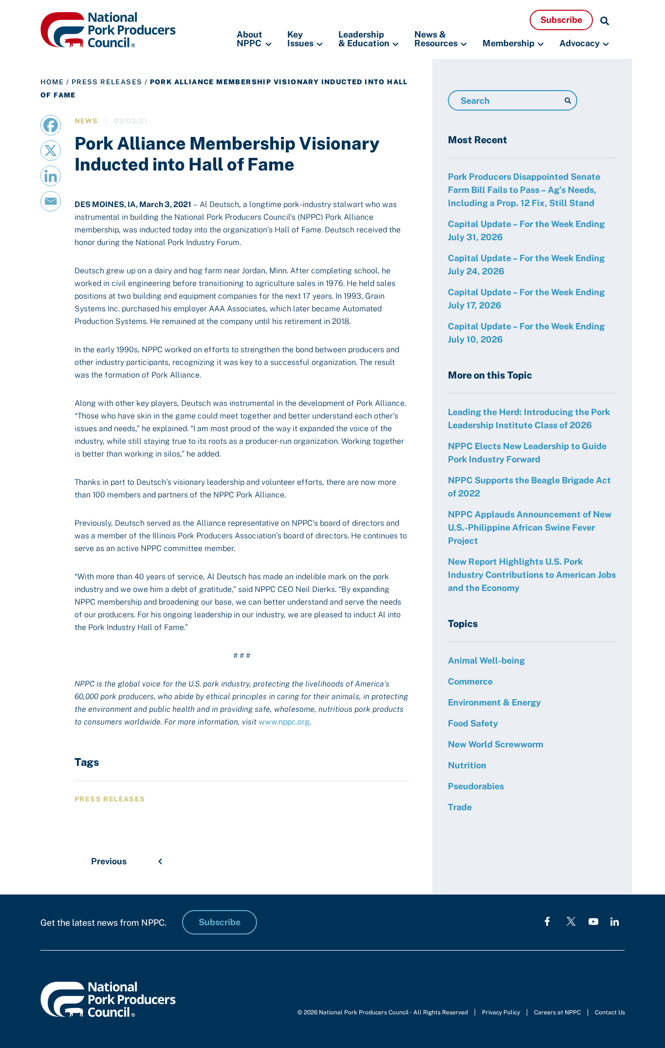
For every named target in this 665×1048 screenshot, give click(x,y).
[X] (50, 150)
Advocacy (579, 43)
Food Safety (473, 723)
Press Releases (107, 82)
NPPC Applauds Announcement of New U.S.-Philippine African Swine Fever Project (529, 527)
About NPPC (249, 39)
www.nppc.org (284, 721)
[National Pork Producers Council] (108, 29)
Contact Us (610, 1012)
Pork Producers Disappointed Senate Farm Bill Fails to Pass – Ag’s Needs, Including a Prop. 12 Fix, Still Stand (524, 189)
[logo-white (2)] (571, 921)
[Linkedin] (50, 176)
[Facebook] (50, 125)
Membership (508, 43)
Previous (109, 861)
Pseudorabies (476, 786)
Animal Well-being (486, 660)
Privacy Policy (501, 1012)
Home (52, 82)
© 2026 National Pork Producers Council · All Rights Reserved (382, 1012)
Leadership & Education (363, 39)
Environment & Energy (494, 702)
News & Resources (436, 39)
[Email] (50, 201)
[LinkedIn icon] (614, 921)
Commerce (470, 681)
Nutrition (467, 765)
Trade (460, 807)
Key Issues (300, 39)
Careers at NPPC (557, 1012)
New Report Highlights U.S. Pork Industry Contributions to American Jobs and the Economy (532, 574)
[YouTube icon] (593, 921)
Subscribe (561, 20)
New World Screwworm (495, 744)
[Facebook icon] (547, 921)
